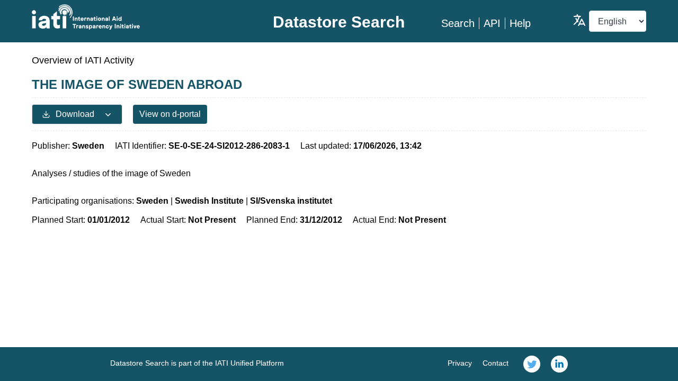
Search (458, 23)
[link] (531, 364)
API (492, 23)
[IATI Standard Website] (134, 17)
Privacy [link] (460, 363)
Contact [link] (495, 363)
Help (520, 23)
